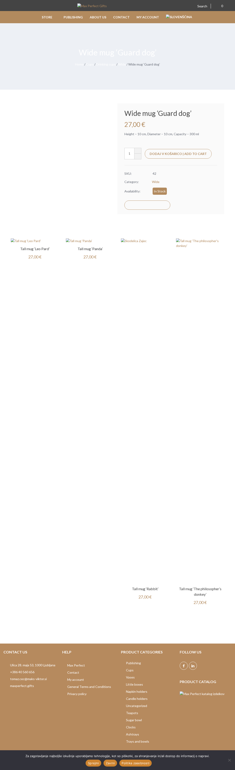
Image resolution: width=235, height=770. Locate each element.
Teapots (132, 713)
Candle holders (137, 699)
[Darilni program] (92, 6)
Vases (130, 677)
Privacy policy (77, 694)
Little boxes (134, 684)
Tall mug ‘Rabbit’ (145, 589)
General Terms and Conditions (89, 687)
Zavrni (110, 763)
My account (75, 679)
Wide (122, 64)
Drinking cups (106, 64)
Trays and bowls (137, 741)
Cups (90, 64)
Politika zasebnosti (135, 763)
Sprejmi (93, 763)
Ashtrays (132, 734)
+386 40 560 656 (22, 672)
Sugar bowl (134, 720)
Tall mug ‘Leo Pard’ (35, 248)
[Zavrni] (229, 760)
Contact (73, 672)
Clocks (131, 727)
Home (79, 64)
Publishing (133, 663)
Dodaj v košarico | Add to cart (178, 154)
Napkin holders (136, 691)
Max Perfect (76, 665)
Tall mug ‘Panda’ (90, 248)
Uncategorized (136, 706)
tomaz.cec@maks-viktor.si (28, 679)
